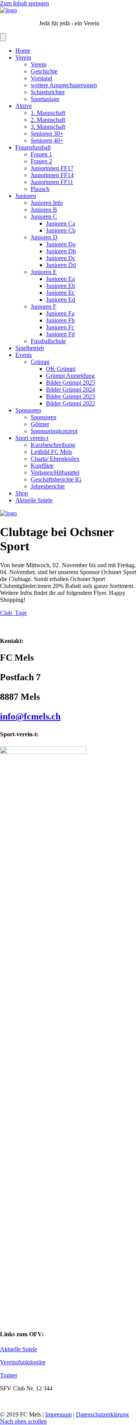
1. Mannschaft (48, 113)
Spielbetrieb (29, 348)
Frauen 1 (41, 154)
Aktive (23, 106)
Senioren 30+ (47, 133)
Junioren (25, 196)
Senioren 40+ (47, 140)
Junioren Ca (60, 223)
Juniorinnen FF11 (52, 182)
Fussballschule (48, 341)
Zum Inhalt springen (24, 3)
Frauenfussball (33, 147)
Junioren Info (47, 202)
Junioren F (43, 306)
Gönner (40, 424)
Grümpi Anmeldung (70, 375)
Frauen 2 (41, 161)
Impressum (58, 1414)
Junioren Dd (61, 265)
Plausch (40, 189)
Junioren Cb (61, 230)
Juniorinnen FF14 (52, 175)
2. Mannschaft (48, 119)
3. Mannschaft (48, 126)
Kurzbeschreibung (53, 445)
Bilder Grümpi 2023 (70, 396)
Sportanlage (45, 99)
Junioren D (44, 237)
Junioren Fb (60, 320)
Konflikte (42, 465)
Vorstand (41, 78)
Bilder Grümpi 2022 (70, 403)
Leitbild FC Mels (51, 451)
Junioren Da (61, 244)
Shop (21, 493)
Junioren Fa (60, 313)
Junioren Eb (60, 285)
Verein (23, 57)
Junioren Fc (60, 327)
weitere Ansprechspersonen (64, 85)
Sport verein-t (31, 438)
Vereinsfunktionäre (23, 1362)
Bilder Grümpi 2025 (70, 382)
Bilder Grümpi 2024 (70, 389)
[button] (23, 1421)
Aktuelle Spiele (34, 500)
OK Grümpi (61, 368)
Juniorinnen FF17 (52, 168)
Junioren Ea (60, 279)
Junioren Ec (60, 292)
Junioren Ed (60, 299)
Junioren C (44, 216)
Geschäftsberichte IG (56, 479)
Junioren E (44, 272)
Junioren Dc (61, 258)
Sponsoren (28, 410)
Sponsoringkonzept (54, 431)
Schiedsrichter (48, 92)
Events (23, 355)
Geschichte (44, 71)
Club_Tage (13, 613)
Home (22, 50)
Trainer (8, 1375)
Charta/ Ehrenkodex (55, 458)
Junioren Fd (60, 334)
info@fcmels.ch (30, 716)
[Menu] (3, 37)
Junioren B (44, 209)
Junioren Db (61, 251)
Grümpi (40, 362)
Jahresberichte (48, 486)
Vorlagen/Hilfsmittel (55, 472)
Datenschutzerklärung (102, 1414)
